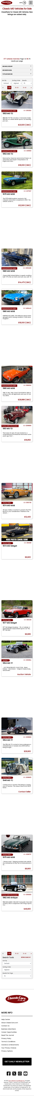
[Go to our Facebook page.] (9, 1073)
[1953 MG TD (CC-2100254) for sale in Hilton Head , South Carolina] (16, 100)
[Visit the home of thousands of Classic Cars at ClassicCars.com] (7, 3)
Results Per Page (8, 973)
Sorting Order (16, 80)
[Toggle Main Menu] (31, 2)
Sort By (4, 80)
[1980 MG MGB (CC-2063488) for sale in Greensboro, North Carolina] (16, 257)
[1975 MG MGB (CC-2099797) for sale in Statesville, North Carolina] (16, 843)
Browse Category (7, 66)
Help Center (5, 1019)
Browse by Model (7, 70)
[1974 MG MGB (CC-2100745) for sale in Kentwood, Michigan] (16, 492)
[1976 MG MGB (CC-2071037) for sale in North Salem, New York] (16, 180)
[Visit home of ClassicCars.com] (17, 1001)
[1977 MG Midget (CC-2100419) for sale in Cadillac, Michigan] (16, 609)
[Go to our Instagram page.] (20, 1073)
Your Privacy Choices (8, 1048)
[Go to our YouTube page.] (25, 1073)
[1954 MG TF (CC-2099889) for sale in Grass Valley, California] (16, 726)
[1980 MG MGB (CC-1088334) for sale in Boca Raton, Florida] (16, 374)
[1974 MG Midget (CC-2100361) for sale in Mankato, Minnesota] (16, 532)
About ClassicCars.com (9, 1023)
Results (24, 80)
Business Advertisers (8, 1029)
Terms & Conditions (8, 1042)
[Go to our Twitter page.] (14, 1073)
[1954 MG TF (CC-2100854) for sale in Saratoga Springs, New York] (16, 649)
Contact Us (5, 1026)
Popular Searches (7, 74)
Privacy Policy (6, 1038)
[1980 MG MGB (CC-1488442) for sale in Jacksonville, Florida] (16, 297)
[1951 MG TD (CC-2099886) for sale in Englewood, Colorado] (16, 415)
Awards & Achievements (10, 1045)
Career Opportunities (9, 1032)
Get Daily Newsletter (17, 1061)
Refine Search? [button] (26, 957)
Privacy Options (7, 1051)
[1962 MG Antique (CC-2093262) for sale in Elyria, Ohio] (16, 884)
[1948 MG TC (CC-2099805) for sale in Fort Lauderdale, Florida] (16, 766)
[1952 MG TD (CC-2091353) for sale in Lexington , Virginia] (16, 140)
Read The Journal (7, 1035)
